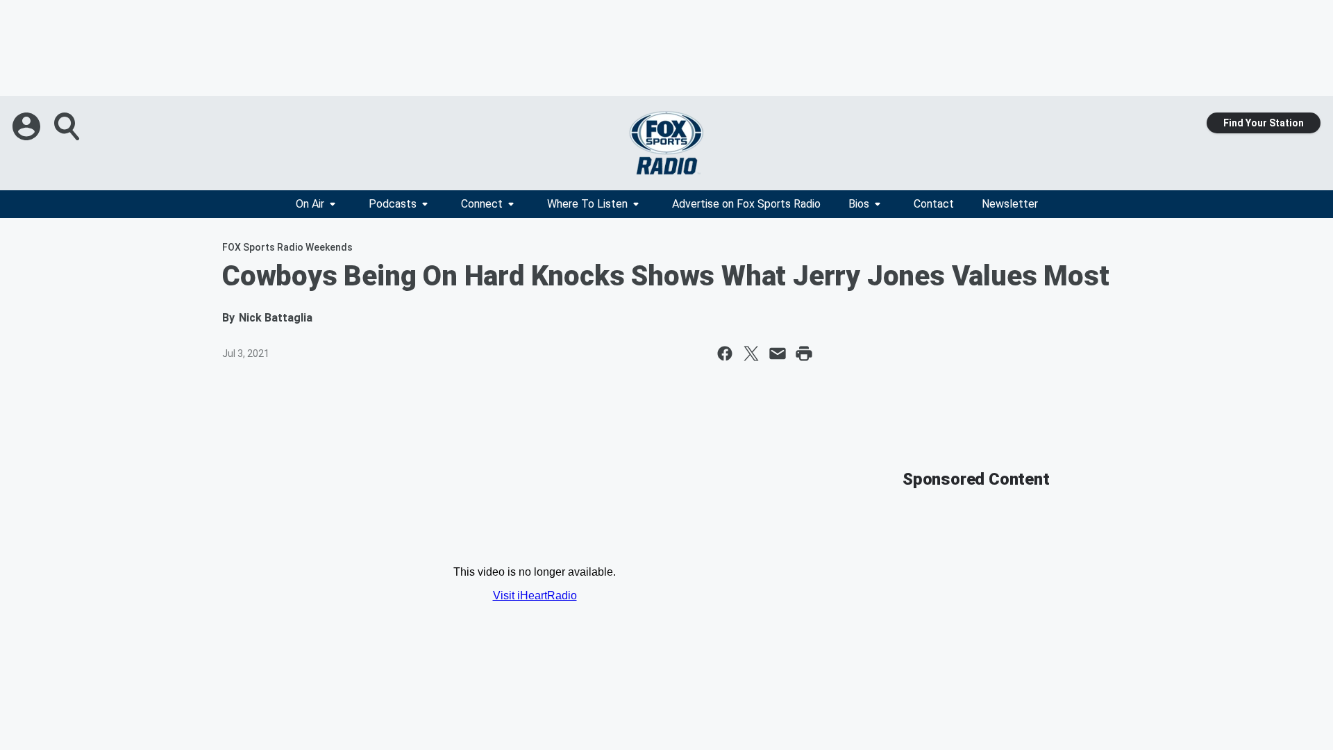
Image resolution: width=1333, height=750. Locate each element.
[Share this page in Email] (777, 353)
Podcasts (393, 203)
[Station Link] (666, 143)
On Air (310, 203)
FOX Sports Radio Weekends (287, 247)
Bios (858, 203)
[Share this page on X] (751, 353)
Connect (482, 203)
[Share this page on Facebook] (725, 353)
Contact (934, 203)
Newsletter (1010, 203)
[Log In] (27, 126)
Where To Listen (587, 203)
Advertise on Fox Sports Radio (746, 203)
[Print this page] (804, 353)
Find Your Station (1263, 122)
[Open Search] (68, 126)
